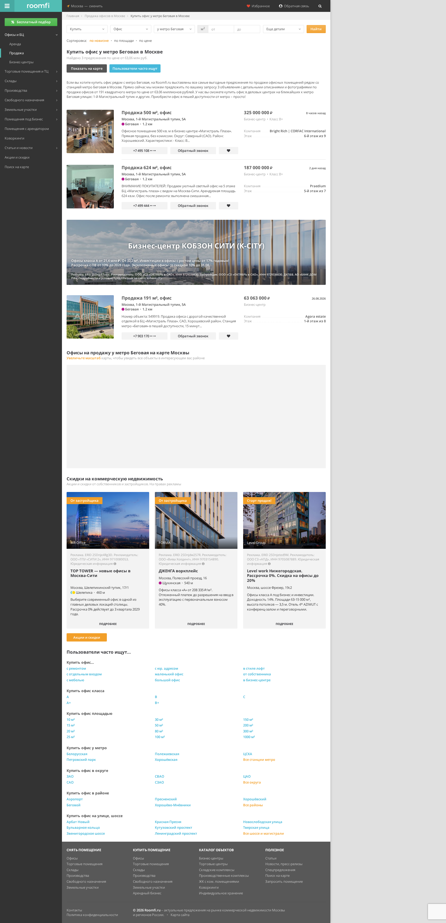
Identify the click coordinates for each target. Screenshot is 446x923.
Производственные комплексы (224, 875)
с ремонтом (76, 668)
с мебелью (75, 680)
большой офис (167, 680)
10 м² (71, 719)
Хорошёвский (254, 799)
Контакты (74, 910)
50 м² (159, 725)
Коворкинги (209, 887)
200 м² (248, 725)
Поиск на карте (277, 875)
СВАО (159, 776)
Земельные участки (83, 887)
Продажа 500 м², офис (147, 112)
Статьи (270, 858)
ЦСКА (247, 754)
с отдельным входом (84, 674)
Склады (72, 869)
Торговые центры (213, 864)
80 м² (159, 731)
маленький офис (169, 674)
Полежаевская (167, 754)
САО (70, 782)
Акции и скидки (86, 637)
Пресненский (166, 799)
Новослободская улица (262, 821)
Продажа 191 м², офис (147, 298)
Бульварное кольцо (83, 827)
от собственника (257, 674)
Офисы (72, 858)
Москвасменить (86, 6)
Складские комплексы (216, 869)
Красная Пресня (168, 821)
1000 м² (249, 736)
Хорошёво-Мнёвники (173, 805)
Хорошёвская (166, 759)
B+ (157, 702)
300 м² (248, 731)
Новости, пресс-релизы (283, 864)
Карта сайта (180, 914)
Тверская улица (256, 827)
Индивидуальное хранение (221, 893)
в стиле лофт (254, 668)
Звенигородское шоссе (86, 833)
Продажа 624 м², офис (147, 167)
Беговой (74, 805)
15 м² (71, 725)
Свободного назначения (86, 881)
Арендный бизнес (147, 893)
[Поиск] (320, 6)
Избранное (260, 6)
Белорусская (77, 754)
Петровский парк (81, 759)
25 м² (71, 736)
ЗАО (70, 776)
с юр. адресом (166, 668)
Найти (316, 29)
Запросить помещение (284, 881)
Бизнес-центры (211, 858)
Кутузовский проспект (173, 827)
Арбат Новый (78, 821)
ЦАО (247, 776)
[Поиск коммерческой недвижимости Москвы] (38, 6)
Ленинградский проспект (176, 833)
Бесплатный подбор (34, 22)
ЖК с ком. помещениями (219, 881)
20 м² (71, 731)
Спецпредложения (280, 869)
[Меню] (7, 6)
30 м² (159, 719)
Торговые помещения (84, 864)
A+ (69, 702)
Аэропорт (75, 799)
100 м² (160, 736)
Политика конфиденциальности (92, 914)
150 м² (248, 719)
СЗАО (159, 782)
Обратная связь (295, 6)
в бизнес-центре (256, 680)
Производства (78, 875)
